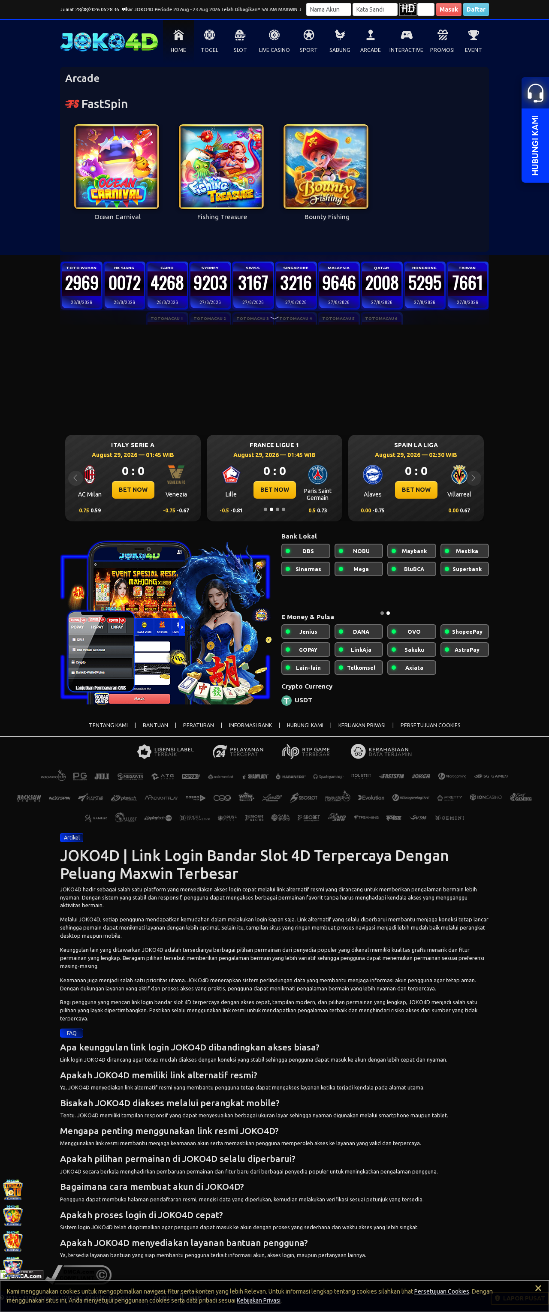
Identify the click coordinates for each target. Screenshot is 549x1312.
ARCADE (370, 50)
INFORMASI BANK (250, 732)
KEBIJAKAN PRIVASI (362, 732)
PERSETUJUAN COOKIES (431, 732)
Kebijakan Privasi (259, 1300)
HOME (178, 50)
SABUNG (339, 50)
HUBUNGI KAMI (305, 732)
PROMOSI (442, 50)
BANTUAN (155, 732)
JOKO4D (70, 896)
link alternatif (293, 896)
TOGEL (209, 50)
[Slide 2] (271, 509)
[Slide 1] (265, 509)
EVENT (473, 50)
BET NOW (133, 489)
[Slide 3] (277, 509)
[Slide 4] (283, 509)
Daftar (476, 9)
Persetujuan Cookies (441, 1291)
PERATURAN (198, 732)
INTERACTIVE (406, 50)
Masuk (449, 9)
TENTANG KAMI (108, 732)
